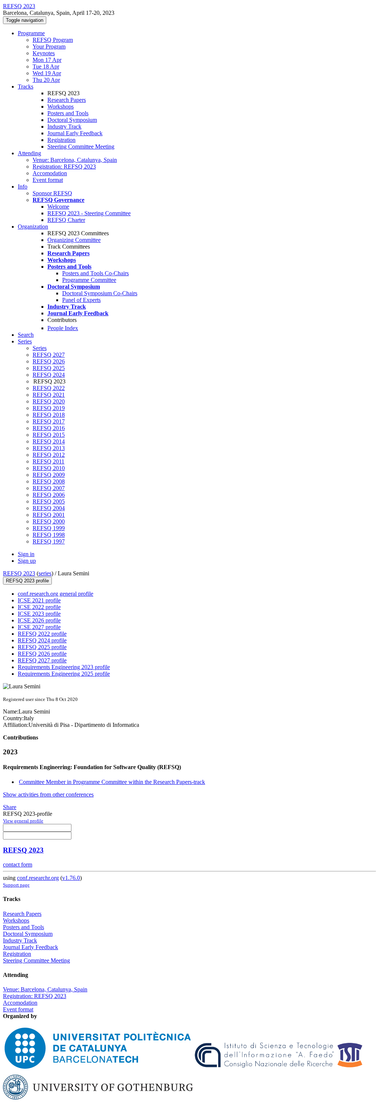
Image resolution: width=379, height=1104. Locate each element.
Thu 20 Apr (46, 80)
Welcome (58, 206)
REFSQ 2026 (49, 361)
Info (22, 186)
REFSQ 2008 (49, 481)
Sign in (26, 554)
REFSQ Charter (66, 220)
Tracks (25, 86)
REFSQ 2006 (49, 495)
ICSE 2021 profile (39, 600)
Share (9, 807)
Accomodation (50, 173)
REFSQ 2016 (49, 428)
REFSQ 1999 (49, 528)
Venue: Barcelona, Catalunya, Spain (75, 160)
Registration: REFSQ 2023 (64, 166)
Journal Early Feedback (75, 133)
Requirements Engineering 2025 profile (64, 674)
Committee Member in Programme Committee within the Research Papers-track (112, 782)
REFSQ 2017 (49, 421)
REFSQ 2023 (19, 573)
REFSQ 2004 (49, 508)
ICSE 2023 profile (39, 614)
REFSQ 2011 (48, 461)
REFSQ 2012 (49, 455)
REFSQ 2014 (49, 441)
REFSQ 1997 (49, 541)
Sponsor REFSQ (52, 193)
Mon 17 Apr (47, 60)
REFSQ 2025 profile (42, 647)
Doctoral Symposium (72, 120)
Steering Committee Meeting (80, 146)
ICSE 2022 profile (39, 607)
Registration (61, 140)
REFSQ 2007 (49, 488)
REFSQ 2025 (49, 368)
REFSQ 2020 (49, 401)
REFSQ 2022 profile (42, 634)
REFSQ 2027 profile (42, 660)
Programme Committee (89, 280)
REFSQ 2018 (49, 415)
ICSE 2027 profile (39, 627)
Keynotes (44, 53)
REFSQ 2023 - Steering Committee (89, 213)
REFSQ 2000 (49, 521)
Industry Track (64, 126)
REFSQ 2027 (49, 355)
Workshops (60, 106)
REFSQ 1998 (49, 535)
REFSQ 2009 (49, 475)
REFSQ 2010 (49, 468)
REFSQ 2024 (49, 375)
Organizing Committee (74, 240)
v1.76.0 (71, 878)
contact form (17, 864)
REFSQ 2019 (49, 408)
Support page (16, 885)
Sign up (27, 561)
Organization (33, 226)
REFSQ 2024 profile (42, 640)
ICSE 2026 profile (39, 620)
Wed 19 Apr (47, 73)
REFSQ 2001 (49, 515)
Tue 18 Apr (46, 66)
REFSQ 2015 (49, 435)
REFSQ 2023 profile (27, 580)
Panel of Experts (81, 300)
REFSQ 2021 (49, 395)
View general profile (23, 821)
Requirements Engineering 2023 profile (64, 667)
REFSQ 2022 (49, 388)
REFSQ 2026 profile (42, 654)
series (44, 573)
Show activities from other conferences (48, 794)
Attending (29, 153)
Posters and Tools (67, 113)
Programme (31, 33)
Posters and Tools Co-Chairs (95, 273)
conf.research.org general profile (55, 594)
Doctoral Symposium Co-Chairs (99, 293)
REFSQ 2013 (49, 448)
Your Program (49, 46)
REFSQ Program (53, 40)
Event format (48, 180)
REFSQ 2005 (49, 501)
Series (40, 348)
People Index (62, 328)
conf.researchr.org (38, 878)
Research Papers (66, 100)
